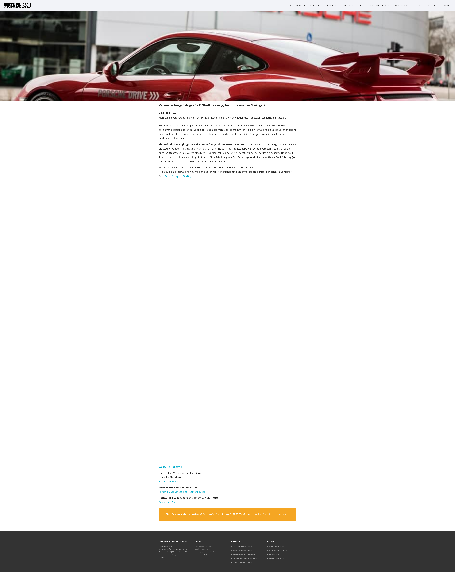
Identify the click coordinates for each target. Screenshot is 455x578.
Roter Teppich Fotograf (379, 6)
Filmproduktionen (332, 6)
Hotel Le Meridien (169, 481)
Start (289, 6)
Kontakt (445, 6)
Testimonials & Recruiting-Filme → (245, 558)
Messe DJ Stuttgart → (276, 558)
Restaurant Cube (168, 502)
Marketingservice (402, 6)
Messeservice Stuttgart (354, 6)
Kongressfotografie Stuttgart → (244, 550)
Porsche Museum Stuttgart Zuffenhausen (182, 491)
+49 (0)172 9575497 (206, 549)
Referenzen (419, 6)
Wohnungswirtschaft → (277, 546)
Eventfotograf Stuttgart (307, 6)
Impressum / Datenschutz (204, 555)
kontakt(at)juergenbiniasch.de (205, 552)
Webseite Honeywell (171, 466)
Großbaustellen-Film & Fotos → (244, 562)
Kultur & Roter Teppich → (278, 550)
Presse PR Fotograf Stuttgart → (244, 546)
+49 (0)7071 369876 (205, 546)
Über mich (432, 6)
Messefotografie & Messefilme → (245, 554)
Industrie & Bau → (275, 554)
